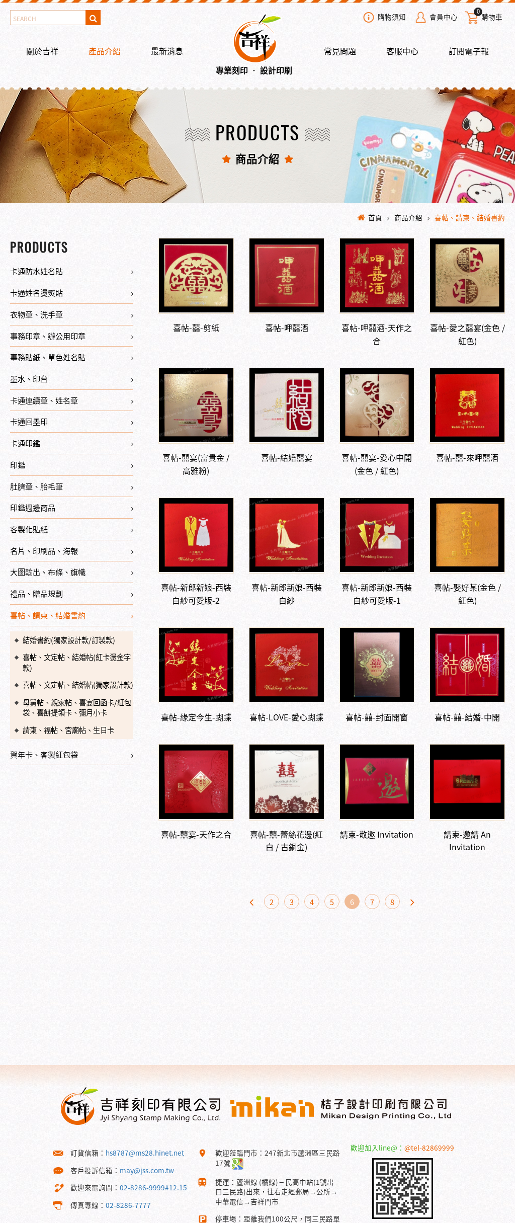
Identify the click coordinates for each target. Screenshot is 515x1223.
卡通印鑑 (25, 443)
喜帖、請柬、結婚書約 (470, 217)
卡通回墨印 (29, 421)
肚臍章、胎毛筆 (36, 486)
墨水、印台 (29, 378)
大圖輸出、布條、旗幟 (47, 572)
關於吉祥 (42, 51)
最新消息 (167, 51)
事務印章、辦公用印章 (47, 336)
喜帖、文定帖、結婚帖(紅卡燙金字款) (77, 662)
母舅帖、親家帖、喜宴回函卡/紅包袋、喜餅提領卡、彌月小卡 (77, 707)
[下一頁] (412, 901)
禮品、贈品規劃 (36, 593)
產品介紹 (105, 51)
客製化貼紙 (29, 529)
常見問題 (340, 51)
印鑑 (17, 464)
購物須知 (392, 17)
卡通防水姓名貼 (36, 271)
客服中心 (402, 51)
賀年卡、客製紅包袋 (44, 754)
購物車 (489, 16)
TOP (489, 1214)
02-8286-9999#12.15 (153, 1187)
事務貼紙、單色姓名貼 (47, 357)
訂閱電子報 (469, 51)
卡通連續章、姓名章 (44, 400)
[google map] (237, 1163)
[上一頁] (251, 901)
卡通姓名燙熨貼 (36, 292)
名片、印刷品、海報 (44, 550)
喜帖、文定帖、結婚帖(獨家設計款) (78, 684)
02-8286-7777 (128, 1205)
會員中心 (444, 17)
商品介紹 (408, 217)
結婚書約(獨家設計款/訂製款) (69, 639)
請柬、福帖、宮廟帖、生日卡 (68, 730)
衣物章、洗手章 (36, 314)
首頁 (375, 217)
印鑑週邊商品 (32, 507)
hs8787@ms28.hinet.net (145, 1153)
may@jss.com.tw (147, 1170)
